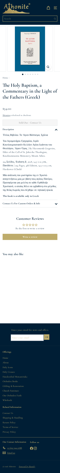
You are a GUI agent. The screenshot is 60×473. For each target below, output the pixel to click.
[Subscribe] (46, 337)
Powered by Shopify (27, 466)
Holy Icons (8, 367)
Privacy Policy (9, 431)
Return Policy (9, 422)
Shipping (6, 115)
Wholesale (7, 400)
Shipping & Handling (13, 417)
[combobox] (30, 19)
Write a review (30, 236)
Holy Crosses (9, 372)
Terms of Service (10, 427)
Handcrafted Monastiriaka (15, 376)
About (6, 362)
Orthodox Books (10, 381)
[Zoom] (48, 67)
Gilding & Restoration (13, 386)
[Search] (54, 19)
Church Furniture (11, 390)
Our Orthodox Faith (12, 395)
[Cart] (48, 7)
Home (5, 77)
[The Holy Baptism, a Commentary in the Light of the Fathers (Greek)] (22, 287)
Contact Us (8, 413)
